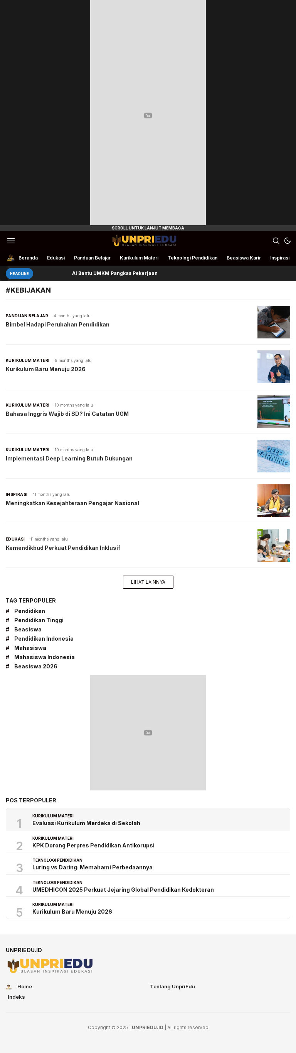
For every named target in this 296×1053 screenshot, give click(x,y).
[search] (276, 240)
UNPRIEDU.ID (147, 1027)
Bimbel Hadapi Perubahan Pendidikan (57, 324)
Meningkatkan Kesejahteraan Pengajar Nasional (72, 503)
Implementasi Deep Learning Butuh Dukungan (69, 458)
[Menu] (10, 240)
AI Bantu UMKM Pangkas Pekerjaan (105, 273)
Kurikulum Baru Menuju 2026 (46, 369)
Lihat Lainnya (148, 582)
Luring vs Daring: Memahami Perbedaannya (92, 867)
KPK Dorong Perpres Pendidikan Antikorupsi (93, 845)
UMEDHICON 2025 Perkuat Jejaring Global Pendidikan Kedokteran (123, 889)
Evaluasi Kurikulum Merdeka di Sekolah (86, 823)
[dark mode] (287, 240)
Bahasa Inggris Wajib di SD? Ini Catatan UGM (67, 413)
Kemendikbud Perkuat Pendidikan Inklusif (63, 547)
